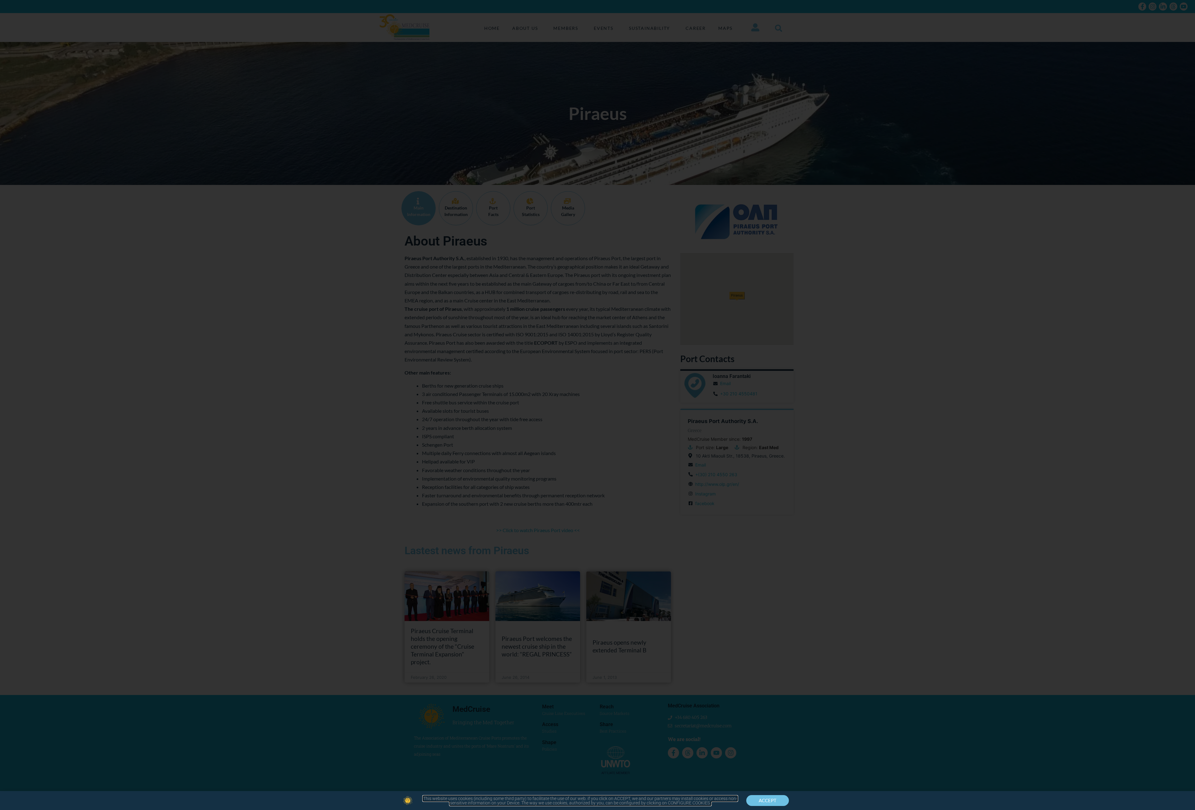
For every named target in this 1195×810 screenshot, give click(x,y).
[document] (597, 405)
